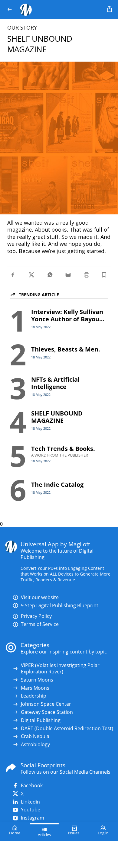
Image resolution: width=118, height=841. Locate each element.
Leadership (33, 696)
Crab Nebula (35, 736)
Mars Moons (35, 688)
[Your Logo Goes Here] (61, 9)
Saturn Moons (37, 680)
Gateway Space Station (47, 712)
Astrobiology (35, 744)
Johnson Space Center (46, 704)
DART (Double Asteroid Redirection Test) (67, 728)
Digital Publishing (41, 720)
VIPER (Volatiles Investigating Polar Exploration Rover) (60, 668)
